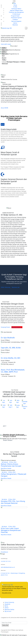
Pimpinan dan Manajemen (16, 12)
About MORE (4, 108)
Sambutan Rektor (16, 9)
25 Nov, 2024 (11, 499)
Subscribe (5, 625)
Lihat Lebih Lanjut (6, 44)
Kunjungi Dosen (5, 327)
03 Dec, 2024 (12, 462)
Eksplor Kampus (8, 440)
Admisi (15, 23)
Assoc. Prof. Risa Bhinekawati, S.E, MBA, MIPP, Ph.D (13, 370)
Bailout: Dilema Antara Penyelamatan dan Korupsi (11, 465)
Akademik (7, 604)
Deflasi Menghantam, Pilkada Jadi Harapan (13, 475)
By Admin (4, 472)
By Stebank (5, 462)
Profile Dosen (16, 14)
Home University (9, 602)
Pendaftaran (4, 552)
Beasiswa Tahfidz (9, 609)
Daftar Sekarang (5, 287)
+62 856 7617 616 (6, 561)
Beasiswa (15, 25)
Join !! (4, 426)
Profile (15, 7)
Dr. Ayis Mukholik (8, 337)
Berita (6, 606)
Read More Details (6, 468)
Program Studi (15, 16)
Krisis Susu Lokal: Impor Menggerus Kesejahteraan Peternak (11, 530)
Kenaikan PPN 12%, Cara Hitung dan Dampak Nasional (13, 502)
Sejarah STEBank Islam (16, 10)
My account (8, 611)
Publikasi (15, 19)
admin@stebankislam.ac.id (8, 567)
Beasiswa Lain (16, 287)
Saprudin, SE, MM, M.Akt (11, 347)
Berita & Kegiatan (16, 21)
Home (15, 5)
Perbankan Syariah (16, 17)
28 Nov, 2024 (11, 472)
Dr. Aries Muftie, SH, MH (10, 358)
